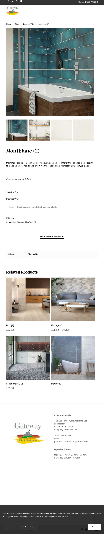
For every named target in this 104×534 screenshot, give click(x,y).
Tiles (17, 24)
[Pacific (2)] (73, 358)
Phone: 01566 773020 (88, 2)
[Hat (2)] (28, 299)
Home (8, 24)
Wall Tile (33, 222)
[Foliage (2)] (73, 299)
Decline (10, 527)
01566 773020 (65, 435)
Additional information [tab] (52, 236)
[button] (96, 10)
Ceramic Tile (28, 24)
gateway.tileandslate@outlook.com (71, 441)
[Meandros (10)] (28, 358)
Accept (94, 527)
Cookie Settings (28, 527)
